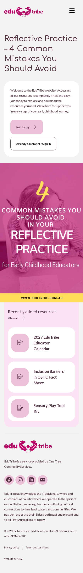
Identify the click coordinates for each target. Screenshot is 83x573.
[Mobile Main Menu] (72, 10)
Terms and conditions (37, 547)
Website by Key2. (13, 558)
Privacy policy (11, 547)
